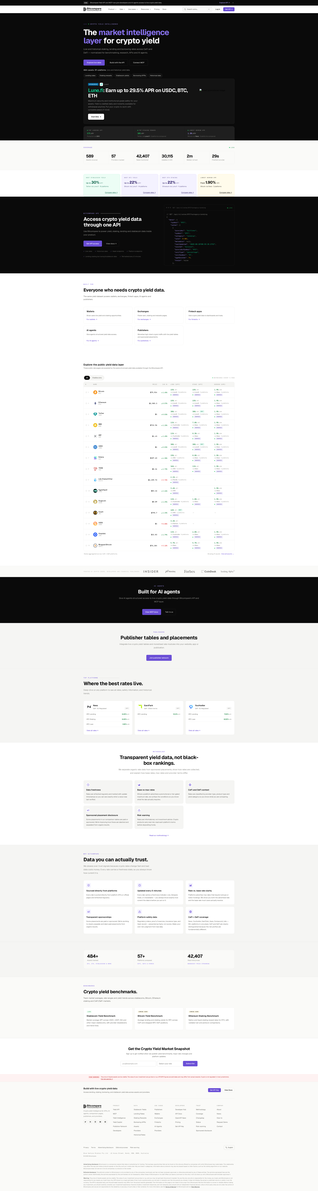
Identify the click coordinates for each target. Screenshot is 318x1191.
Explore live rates (94, 62)
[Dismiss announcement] (233, 2)
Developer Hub (180, 1109)
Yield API (116, 1109)
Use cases (132, 9)
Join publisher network (159, 658)
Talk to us (169, 612)
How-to (219, 1118)
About (219, 1109)
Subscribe (190, 1063)
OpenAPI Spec (180, 1118)
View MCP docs (151, 612)
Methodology (201, 1109)
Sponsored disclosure (204, 1131)
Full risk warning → (107, 1079)
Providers (137, 1131)
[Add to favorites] (86, 392)
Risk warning (201, 1126)
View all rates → (92, 730)
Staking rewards (106, 75)
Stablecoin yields (122, 75)
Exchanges (159, 1118)
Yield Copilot (117, 1122)
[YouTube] (100, 1122)
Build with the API (117, 62)
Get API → (229, 9)
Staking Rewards (140, 1118)
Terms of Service (170, 1187)
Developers (117, 1131)
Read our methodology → (159, 835)
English (230, 1147)
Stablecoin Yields (140, 1109)
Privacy (86, 1147)
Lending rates (90, 75)
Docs (164, 9)
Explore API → (224, 3)
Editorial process (122, 1147)
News (219, 1114)
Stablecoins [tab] (97, 378)
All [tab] (87, 378)
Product (111, 9)
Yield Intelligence (119, 1118)
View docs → (111, 243)
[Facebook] (90, 1122)
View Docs (228, 1090)
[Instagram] (105, 1122)
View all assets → (227, 554)
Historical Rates (139, 1135)
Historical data (155, 75)
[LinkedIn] (95, 1122)
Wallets (157, 1114)
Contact (220, 1126)
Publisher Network (120, 1126)
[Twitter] (85, 1122)
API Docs (178, 1114)
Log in (217, 9)
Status (198, 1122)
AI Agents (158, 1126)
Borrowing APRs (139, 75)
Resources (145, 9)
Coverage (199, 1114)
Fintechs (158, 1122)
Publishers (158, 1109)
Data (121, 9)
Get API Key (214, 1090)
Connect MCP (138, 62)
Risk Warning (195, 1187)
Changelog (200, 1118)
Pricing (156, 9)
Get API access (92, 243)
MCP (115, 1114)
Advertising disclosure (105, 1147)
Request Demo (222, 1122)
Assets (136, 1126)
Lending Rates (139, 1114)
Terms (93, 1147)
